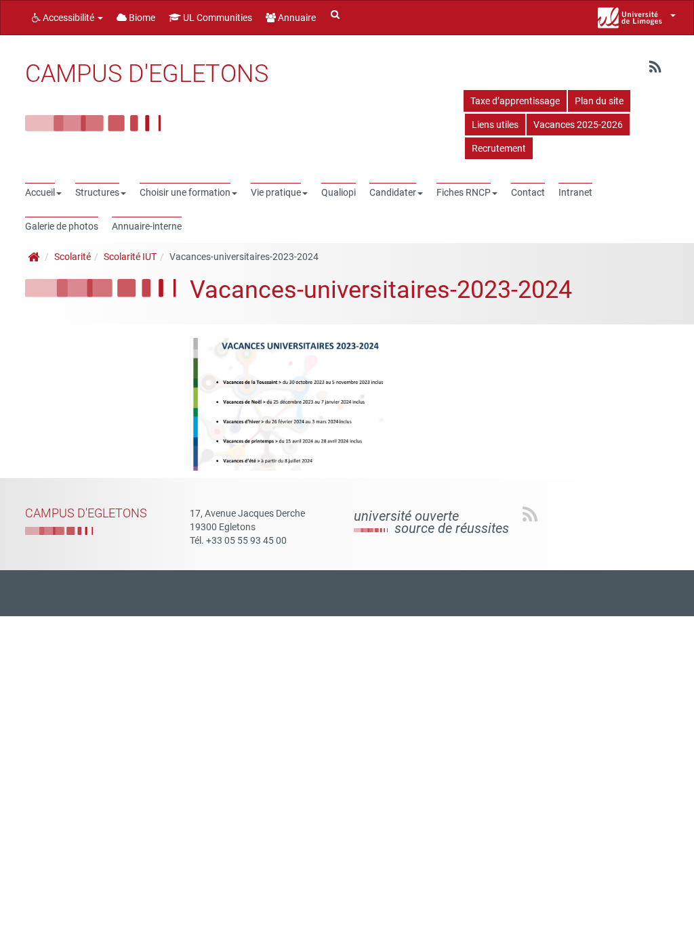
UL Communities (216, 17)
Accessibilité (68, 17)
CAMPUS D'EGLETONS (146, 74)
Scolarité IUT (130, 256)
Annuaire (296, 17)
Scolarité (72, 256)
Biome (141, 17)
